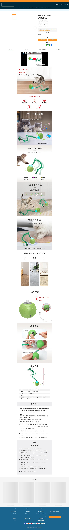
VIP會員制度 (28, 511)
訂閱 (54, 516)
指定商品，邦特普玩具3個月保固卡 (44, 30)
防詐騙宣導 (14, 520)
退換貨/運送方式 (27, 513)
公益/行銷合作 (41, 518)
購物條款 (28, 516)
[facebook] (48, 45)
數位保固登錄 (14, 516)
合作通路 (14, 513)
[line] (46, 45)
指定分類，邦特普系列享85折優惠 (47, 29)
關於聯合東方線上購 (14, 511)
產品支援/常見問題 (28, 518)
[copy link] (51, 45)
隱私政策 (14, 518)
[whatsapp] (50, 45)
